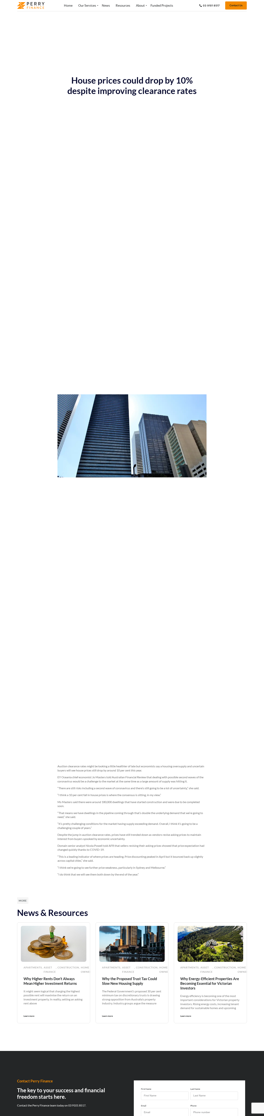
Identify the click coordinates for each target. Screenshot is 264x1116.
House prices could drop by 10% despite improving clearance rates (132, 85)
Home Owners (87, 969)
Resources (123, 5)
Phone (193, 1105)
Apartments (33, 967)
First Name (146, 1089)
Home (68, 5)
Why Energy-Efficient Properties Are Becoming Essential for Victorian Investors (209, 983)
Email (143, 1105)
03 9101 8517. (77, 1105)
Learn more (29, 1016)
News (106, 5)
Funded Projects (161, 5)
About (140, 5)
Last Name (195, 1089)
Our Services (87, 5)
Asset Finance (50, 969)
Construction (68, 967)
